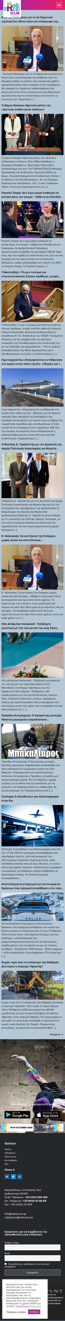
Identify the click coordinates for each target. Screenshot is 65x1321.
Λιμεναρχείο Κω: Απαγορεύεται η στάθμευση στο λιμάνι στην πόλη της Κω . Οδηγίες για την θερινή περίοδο (32, 364)
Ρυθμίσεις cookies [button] (16, 1312)
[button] (59, 5)
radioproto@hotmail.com (19, 1217)
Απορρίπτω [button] (35, 1306)
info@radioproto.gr (15, 1213)
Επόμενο (56, 1034)
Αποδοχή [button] (34, 1312)
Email (7, 1253)
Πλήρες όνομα (12, 1242)
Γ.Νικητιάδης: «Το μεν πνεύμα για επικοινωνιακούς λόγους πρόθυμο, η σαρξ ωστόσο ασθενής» (30, 276)
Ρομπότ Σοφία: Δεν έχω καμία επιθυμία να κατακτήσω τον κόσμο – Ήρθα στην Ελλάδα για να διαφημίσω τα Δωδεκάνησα (31, 196)
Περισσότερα (22, 1306)
